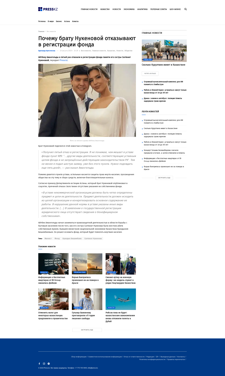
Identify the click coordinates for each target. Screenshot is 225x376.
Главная (41, 31)
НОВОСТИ (117, 9)
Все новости (51, 31)
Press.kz (64, 60)
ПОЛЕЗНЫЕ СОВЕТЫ (158, 9)
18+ (157, 357)
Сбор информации (79, 357)
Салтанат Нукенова (93, 238)
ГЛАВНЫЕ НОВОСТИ (89, 9)
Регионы (42, 21)
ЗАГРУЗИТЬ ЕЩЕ (87, 330)
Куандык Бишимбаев (72, 238)
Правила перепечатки (176, 359)
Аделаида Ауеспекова (46, 51)
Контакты (181, 357)
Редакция (150, 357)
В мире (51, 21)
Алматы (75, 21)
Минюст (48, 238)
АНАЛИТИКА (142, 9)
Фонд (57, 238)
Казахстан (111, 51)
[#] (48, 8)
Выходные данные (168, 357)
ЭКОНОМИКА (129, 9)
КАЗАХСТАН (105, 9)
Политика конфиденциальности (152, 359)
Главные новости (99, 51)
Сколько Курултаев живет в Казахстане (160, 128)
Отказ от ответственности (134, 357)
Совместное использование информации (105, 357)
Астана (67, 21)
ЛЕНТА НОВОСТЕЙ (150, 111)
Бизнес (59, 21)
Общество (128, 51)
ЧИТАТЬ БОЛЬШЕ (150, 73)
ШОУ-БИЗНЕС (175, 9)
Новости (120, 51)
